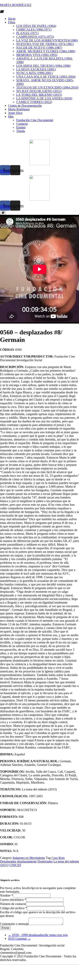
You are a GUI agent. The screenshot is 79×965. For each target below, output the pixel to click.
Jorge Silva (15, 113)
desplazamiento (27, 861)
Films (11, 22)
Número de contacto (13, 904)
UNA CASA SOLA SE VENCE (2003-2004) (46, 76)
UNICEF (15, 865)
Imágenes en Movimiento (29, 858)
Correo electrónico (13, 899)
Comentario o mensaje (14, 924)
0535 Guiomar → (19, 938)
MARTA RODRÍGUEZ (15, 5)
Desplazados (8, 861)
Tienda (20, 131)
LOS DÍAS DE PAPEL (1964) (36, 26)
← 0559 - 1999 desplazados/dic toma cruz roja (38, 935)
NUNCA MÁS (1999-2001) (34, 73)
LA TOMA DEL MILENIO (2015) (39, 94)
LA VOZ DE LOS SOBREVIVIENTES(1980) (47, 40)
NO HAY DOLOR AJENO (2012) (39, 91)
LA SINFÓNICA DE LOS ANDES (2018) (44, 98)
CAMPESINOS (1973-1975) (35, 36)
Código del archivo (13, 908)
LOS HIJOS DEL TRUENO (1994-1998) (43, 65)
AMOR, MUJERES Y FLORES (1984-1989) (45, 51)
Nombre (6, 895)
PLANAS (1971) (27, 33)
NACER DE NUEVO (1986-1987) (39, 47)
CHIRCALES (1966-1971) (33, 29)
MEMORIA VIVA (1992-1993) (36, 55)
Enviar (5, 927)
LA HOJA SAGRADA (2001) (36, 69)
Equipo (21, 127)
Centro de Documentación (25, 105)
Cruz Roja (58, 858)
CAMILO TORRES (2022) (34, 102)
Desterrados (45, 861)
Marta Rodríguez (19, 109)
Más (11, 116)
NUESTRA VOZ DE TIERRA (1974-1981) (45, 44)
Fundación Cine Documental (34, 120)
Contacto (22, 123)
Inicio (11, 18)
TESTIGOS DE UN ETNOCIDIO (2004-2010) (47, 87)
